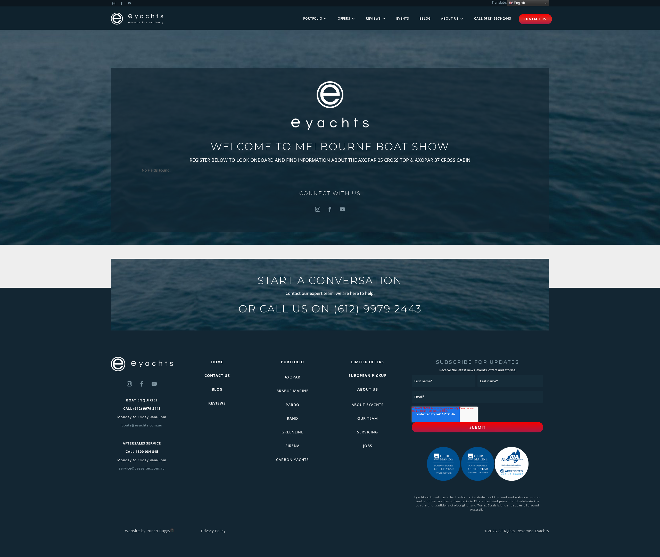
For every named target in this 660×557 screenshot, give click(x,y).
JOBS (367, 445)
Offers (344, 18)
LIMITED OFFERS (367, 361)
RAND (292, 418)
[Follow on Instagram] (114, 3)
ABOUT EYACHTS (368, 404)
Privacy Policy (213, 530)
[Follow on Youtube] (129, 3)
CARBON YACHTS (292, 459)
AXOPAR (292, 377)
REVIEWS (217, 403)
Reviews (373, 18)
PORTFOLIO (292, 361)
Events (402, 18)
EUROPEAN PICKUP (368, 375)
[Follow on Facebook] (121, 3)
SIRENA (292, 445)
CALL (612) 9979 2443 (492, 18)
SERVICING (367, 432)
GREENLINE (292, 432)
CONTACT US (217, 375)
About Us (450, 18)
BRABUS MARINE (292, 390)
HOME (217, 361)
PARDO (292, 404)
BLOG (217, 389)
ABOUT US (367, 389)
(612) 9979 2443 (378, 308)
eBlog (425, 18)
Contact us (535, 19)
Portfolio (312, 18)
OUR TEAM (367, 418)
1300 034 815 (147, 451)
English (519, 3)
